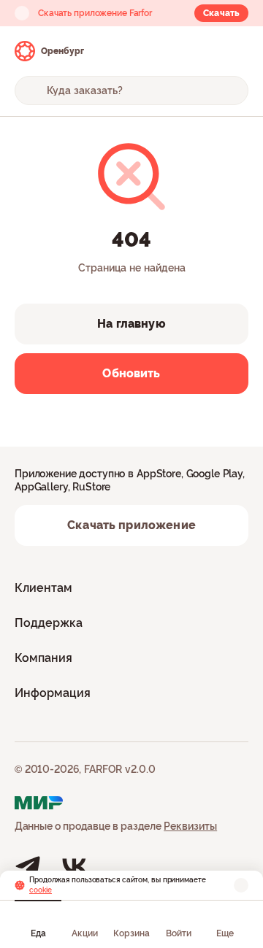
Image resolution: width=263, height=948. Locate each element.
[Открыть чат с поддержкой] (235, 51)
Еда (38, 933)
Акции (85, 933)
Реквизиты (190, 826)
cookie (40, 890)
